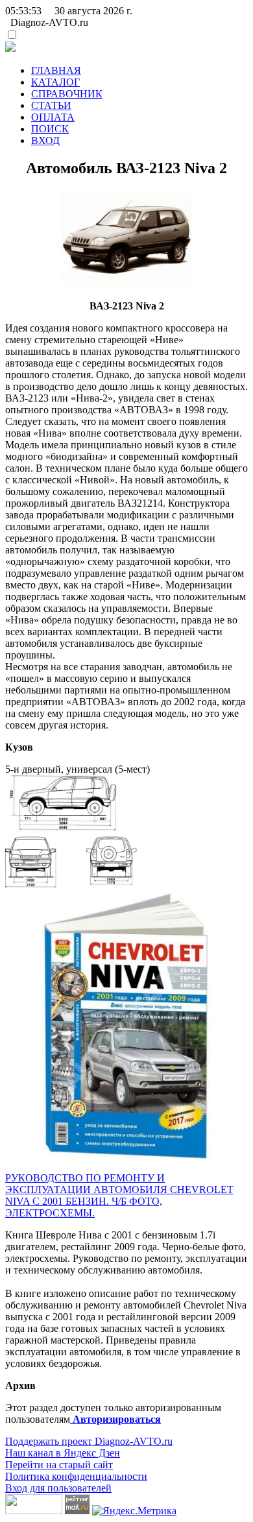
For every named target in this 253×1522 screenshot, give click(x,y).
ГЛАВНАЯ (56, 70)
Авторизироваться (115, 1419)
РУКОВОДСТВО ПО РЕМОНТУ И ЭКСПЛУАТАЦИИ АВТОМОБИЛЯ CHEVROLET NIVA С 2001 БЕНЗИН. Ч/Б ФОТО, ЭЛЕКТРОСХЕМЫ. (119, 1195)
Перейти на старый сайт (59, 1464)
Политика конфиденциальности (76, 1476)
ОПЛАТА (53, 117)
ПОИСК (50, 128)
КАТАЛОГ (55, 82)
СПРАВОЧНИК (66, 93)
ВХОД (45, 140)
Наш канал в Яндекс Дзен (62, 1452)
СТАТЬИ (51, 105)
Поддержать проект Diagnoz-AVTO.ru (89, 1441)
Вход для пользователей (58, 1487)
